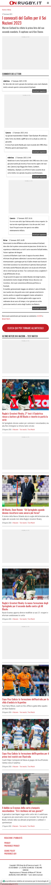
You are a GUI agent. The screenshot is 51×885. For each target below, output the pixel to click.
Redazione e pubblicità (13, 837)
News (9, 9)
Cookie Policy (9, 850)
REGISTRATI (6, 319)
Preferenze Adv (10, 853)
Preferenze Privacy (12, 845)
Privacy (7, 842)
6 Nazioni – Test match (19, 429)
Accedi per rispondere (39, 91)
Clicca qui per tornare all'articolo (25, 328)
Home (4, 9)
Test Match (31, 429)
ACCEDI (39, 316)
